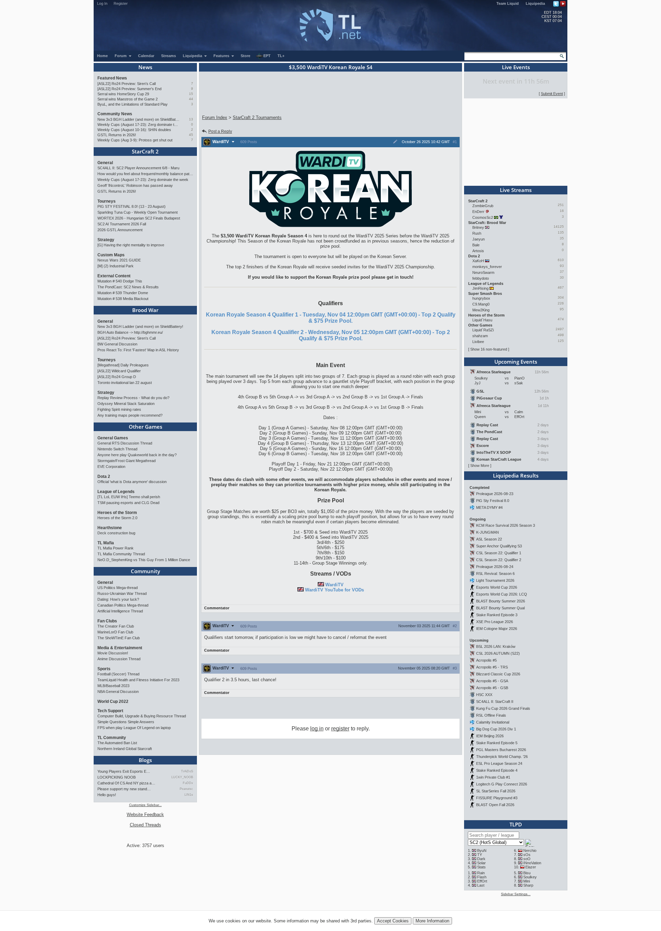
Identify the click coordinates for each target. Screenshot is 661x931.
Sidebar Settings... (516, 894)
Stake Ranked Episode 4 (496, 770)
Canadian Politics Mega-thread (122, 605)
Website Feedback (145, 814)
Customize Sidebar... (145, 805)
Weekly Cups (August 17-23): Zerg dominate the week (138, 124)
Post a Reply (220, 131)
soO (527, 859)
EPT (267, 56)
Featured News (112, 78)
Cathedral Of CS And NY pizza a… (126, 783)
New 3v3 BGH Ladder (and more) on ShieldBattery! (138, 119)
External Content (113, 276)
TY (479, 855)
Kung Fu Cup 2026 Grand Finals (503, 708)
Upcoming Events (515, 361)
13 (191, 119)
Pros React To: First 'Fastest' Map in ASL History (138, 350)
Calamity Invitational (492, 722)
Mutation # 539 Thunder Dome (122, 293)
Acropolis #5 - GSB (492, 688)
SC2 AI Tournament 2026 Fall (121, 224)
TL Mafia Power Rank (115, 548)
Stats (481, 867)
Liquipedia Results (515, 475)
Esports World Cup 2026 (496, 587)
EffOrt (482, 881)
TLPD (516, 824)
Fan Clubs (107, 621)
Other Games (145, 426)
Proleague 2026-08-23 (494, 494)
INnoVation (532, 863)
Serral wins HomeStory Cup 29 (123, 94)
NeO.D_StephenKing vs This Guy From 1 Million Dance (143, 560)
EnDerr (478, 212)
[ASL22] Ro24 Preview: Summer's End (129, 89)
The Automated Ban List (117, 743)
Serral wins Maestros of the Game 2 (127, 99)
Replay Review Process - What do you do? (133, 398)
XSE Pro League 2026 (494, 622)
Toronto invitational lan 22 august (124, 383)
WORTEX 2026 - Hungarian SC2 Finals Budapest (138, 218)
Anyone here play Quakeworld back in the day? (137, 455)
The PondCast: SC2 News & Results (128, 287)
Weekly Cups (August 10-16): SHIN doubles (134, 130)
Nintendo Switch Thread (117, 449)
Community (145, 571)
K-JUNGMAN (487, 532)
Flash (481, 877)
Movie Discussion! (112, 653)
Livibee (478, 342)
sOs (527, 855)
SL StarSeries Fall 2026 (495, 791)
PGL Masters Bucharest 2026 (501, 750)
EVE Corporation (111, 466)
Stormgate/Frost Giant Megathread (126, 461)
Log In (102, 3)
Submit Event (552, 94)
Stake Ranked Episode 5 (496, 743)
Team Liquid (507, 3)
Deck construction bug (116, 533)
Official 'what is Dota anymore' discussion (132, 482)
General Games (112, 438)
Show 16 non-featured (488, 349)
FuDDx (188, 783)
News (145, 67)
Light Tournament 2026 (495, 580)
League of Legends (116, 491)
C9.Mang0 (481, 304)
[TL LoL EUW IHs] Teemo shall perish (128, 497)
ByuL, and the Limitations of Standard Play (132, 104)
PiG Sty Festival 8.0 (492, 501)
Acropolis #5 (486, 660)
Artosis (478, 251)
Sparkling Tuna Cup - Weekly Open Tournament (137, 212)
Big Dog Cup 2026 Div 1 (496, 729)
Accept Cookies (393, 920)
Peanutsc (186, 789)
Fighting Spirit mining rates (119, 409)
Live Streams (516, 189)
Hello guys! (106, 795)
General (105, 162)
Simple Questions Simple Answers (125, 722)
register (340, 728)
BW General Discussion (117, 344)
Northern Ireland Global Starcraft (124, 749)
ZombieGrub (482, 206)
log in (317, 728)
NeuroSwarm (483, 272)
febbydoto (480, 278)
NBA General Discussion (118, 691)
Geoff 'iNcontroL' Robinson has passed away (135, 185)
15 (191, 94)
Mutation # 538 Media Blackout (122, 299)
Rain (481, 873)
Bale (476, 245)
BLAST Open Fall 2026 (495, 805)
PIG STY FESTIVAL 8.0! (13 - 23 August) (131, 206)
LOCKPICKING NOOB (116, 777)
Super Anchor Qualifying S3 (499, 546)
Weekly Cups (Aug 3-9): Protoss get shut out (134, 140)
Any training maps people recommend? (129, 415)
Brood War (145, 310)
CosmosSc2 (482, 217)
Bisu (527, 873)
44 (191, 99)
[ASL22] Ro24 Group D (116, 377)
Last (480, 885)
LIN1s (189, 794)
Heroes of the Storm (117, 512)
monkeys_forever (487, 267)
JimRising (480, 288)
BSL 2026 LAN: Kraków (495, 646)
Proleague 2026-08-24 (494, 567)
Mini (526, 881)
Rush (476, 233)
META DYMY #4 (489, 507)
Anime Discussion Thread (118, 659)
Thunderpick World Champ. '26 (502, 757)
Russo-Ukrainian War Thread (122, 593)
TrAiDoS (187, 771)
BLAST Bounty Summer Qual (500, 608)
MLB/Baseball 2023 (113, 686)
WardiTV (334, 584)
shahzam (480, 336)
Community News (114, 113)
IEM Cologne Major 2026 (496, 629)
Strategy (105, 239)
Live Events (516, 67)
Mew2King (481, 310)
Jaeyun (478, 239)
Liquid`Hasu (482, 320)
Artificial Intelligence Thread (120, 611)
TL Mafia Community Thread (121, 554)
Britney (478, 227)
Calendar (146, 56)
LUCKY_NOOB (182, 777)
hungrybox (481, 298)
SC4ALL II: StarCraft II (494, 701)
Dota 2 (103, 476)
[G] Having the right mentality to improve (130, 245)
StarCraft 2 (145, 151)
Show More (479, 465)
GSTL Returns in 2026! (116, 135)
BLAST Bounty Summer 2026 (500, 601)
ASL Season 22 (489, 539)
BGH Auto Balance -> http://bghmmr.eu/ (130, 332)
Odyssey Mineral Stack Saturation (126, 404)
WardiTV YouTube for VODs (334, 589)
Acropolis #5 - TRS (492, 667)
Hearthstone (109, 527)
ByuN (481, 850)
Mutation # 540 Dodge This (119, 281)
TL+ (280, 56)
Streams (168, 56)
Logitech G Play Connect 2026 (501, 784)
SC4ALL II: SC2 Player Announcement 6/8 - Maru (138, 168)
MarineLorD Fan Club (115, 632)
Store (245, 56)
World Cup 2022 (112, 701)
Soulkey (530, 877)
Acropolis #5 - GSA (492, 681)
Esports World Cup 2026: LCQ (501, 594)
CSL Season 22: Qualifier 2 (498, 560)
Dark (481, 859)
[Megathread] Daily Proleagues (123, 365)
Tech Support (110, 710)
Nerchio (529, 850)
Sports (104, 668)
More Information (432, 920)
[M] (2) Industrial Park (115, 266)
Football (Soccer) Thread (118, 674)
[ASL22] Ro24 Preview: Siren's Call (126, 84)
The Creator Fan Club (115, 626)
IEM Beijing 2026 (490, 736)
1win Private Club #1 (493, 777)
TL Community (111, 737)
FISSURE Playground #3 (496, 798)
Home (102, 56)
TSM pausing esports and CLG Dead (128, 503)
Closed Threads (145, 824)
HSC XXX (484, 695)
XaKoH (478, 261)
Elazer (530, 867)
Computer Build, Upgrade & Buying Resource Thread (141, 716)
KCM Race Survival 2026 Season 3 (505, 525)
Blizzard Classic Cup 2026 (498, 674)
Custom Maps (111, 255)
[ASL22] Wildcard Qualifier (119, 371)
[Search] (562, 56)
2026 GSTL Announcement (120, 230)
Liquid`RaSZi (483, 330)
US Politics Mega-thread (117, 588)
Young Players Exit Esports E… (123, 771)
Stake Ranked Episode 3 (496, 615)
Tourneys (106, 201)
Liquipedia (535, 3)
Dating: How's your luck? (118, 599)
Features (221, 56)
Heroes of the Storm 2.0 (117, 518)
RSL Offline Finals (491, 715)
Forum (121, 56)
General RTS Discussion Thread (124, 443)
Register (121, 3)
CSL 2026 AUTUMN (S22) (498, 653)
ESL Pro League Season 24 (499, 763)
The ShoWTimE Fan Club (118, 638)
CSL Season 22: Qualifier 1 (498, 553)
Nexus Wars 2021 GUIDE (119, 260)
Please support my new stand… (124, 789)
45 (191, 135)
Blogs (145, 760)
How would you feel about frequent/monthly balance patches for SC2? (145, 174)
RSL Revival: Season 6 (495, 573)
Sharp (528, 885)
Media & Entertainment (119, 647)
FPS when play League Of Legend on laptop (134, 728)
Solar (481, 863)
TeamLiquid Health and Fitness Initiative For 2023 (138, 680)
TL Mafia (105, 543)
